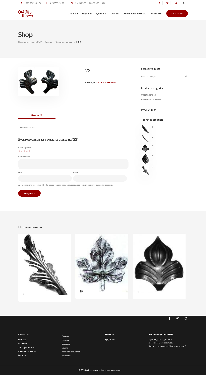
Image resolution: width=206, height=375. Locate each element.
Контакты (156, 13)
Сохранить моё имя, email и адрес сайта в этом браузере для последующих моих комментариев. (67, 184)
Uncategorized (148, 94)
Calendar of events (27, 351)
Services (22, 339)
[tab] (36, 115)
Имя (21, 172)
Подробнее (61, 297)
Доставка (101, 13)
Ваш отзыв (24, 156)
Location (22, 355)
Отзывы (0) (36, 115)
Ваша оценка (24, 147)
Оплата (115, 13)
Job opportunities (26, 347)
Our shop (22, 343)
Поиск (186, 76)
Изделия (87, 13)
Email (76, 172)
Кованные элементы (134, 13)
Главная (73, 13)
